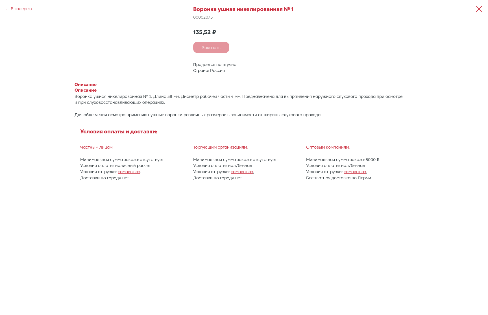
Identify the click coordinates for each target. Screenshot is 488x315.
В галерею (21, 8)
